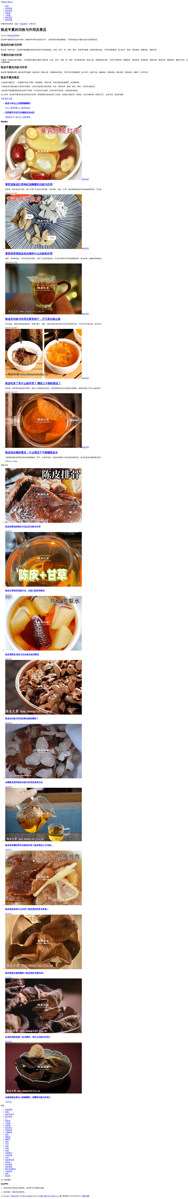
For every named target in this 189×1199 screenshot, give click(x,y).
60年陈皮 (8, 1164)
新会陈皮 (8, 8)
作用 (10, 99)
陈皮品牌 (8, 10)
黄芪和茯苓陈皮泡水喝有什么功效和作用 (28, 253)
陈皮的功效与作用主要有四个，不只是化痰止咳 (32, 319)
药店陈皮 (8, 1130)
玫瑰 (7, 1112)
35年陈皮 (8, 1171)
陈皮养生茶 (9, 1160)
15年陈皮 (8, 1155)
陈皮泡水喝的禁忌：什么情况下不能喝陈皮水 (31, 452)
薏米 (7, 1148)
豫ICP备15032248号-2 (48, 1196)
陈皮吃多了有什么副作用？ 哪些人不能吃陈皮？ (33, 383)
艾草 (7, 1144)
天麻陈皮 (8, 1132)
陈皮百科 (8, 17)
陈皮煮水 (8, 1128)
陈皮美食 (8, 20)
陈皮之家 (14, 1196)
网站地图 (85, 1196)
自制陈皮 (8, 1153)
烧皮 (7, 1173)
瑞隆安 (7, 1139)
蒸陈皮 (7, 1137)
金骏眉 (7, 1125)
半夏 (2, 99)
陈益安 (7, 1121)
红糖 (7, 1150)
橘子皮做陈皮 (10, 1169)
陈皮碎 (7, 1176)
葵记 (7, 1141)
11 (6, 1119)
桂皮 (7, 1146)
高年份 (7, 1162)
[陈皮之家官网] (7, 2)
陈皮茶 (7, 13)
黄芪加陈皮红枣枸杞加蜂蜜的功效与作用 (28, 184)
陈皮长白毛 (9, 1114)
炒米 (7, 1134)
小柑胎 (7, 1123)
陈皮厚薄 (8, 1110)
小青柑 (7, 15)
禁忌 (6, 99)
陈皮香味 (8, 1167)
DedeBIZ (29, 1196)
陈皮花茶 (8, 1116)
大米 (7, 1157)
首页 (7, 6)
